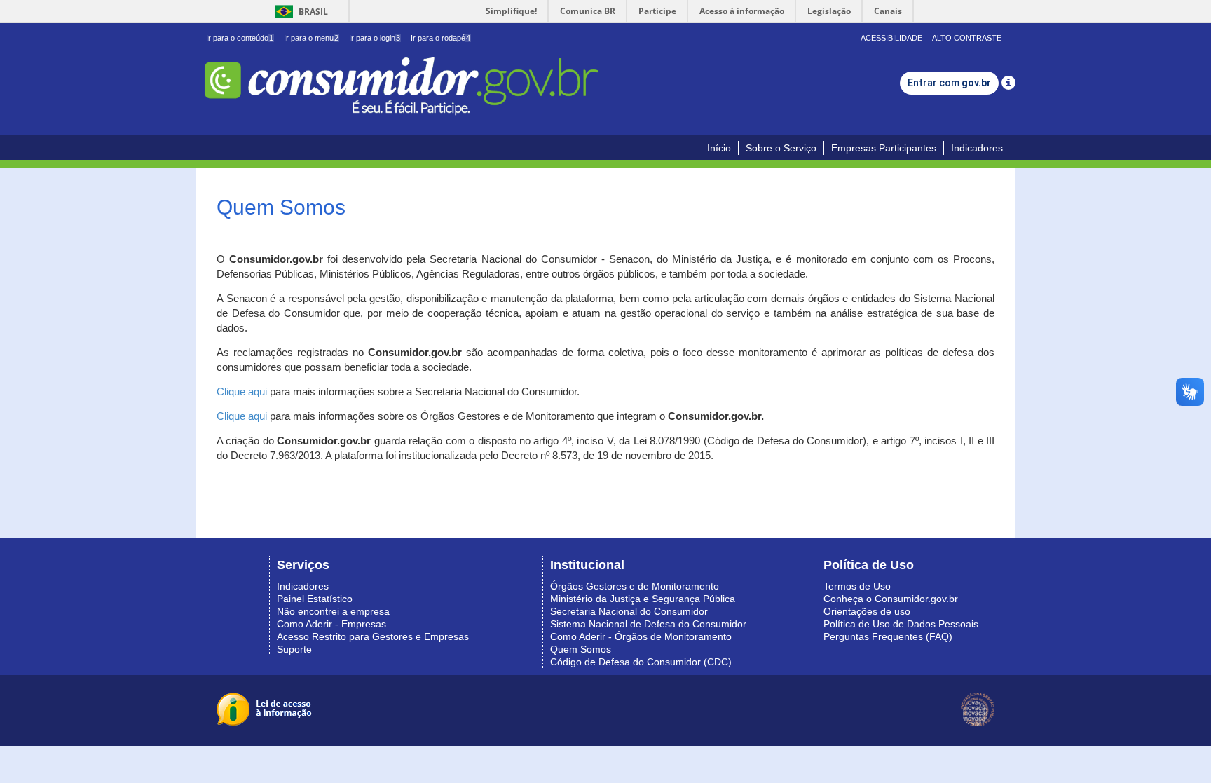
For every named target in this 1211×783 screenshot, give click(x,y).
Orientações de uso (866, 611)
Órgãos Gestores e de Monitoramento (634, 586)
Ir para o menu (311, 38)
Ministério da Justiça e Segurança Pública (642, 598)
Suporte (294, 649)
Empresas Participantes (883, 148)
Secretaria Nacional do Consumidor (629, 611)
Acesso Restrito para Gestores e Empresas (373, 636)
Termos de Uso (857, 586)
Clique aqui (242, 391)
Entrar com (949, 82)
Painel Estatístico (315, 598)
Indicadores (977, 148)
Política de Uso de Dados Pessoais (900, 623)
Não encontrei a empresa (333, 611)
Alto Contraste (966, 38)
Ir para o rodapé (440, 38)
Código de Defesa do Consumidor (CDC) (641, 661)
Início (719, 148)
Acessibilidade (891, 38)
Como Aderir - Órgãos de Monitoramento (641, 636)
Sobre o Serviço (781, 148)
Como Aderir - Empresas (331, 623)
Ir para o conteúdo (239, 38)
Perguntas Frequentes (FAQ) (887, 636)
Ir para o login (374, 38)
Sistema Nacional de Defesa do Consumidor (648, 623)
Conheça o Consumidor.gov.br (890, 598)
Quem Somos (580, 649)
